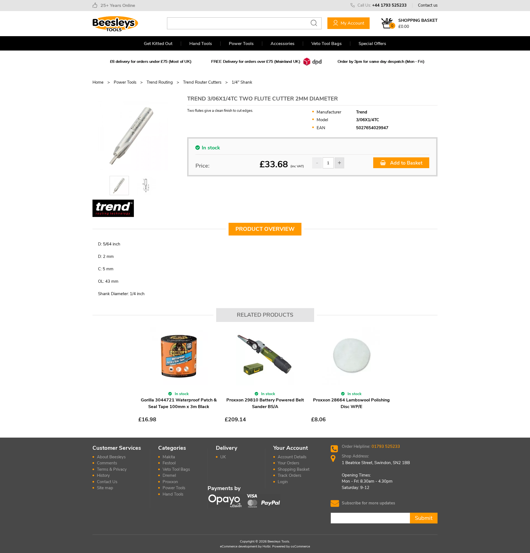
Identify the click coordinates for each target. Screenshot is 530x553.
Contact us (428, 5)
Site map (105, 488)
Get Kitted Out (158, 43)
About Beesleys (111, 457)
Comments (107, 463)
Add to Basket (405, 163)
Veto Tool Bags (326, 43)
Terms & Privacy (112, 469)
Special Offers (372, 43)
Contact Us (107, 482)
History (103, 475)
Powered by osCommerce (291, 546)
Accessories (283, 43)
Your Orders (288, 463)
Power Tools (241, 43)
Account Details (292, 457)
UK (223, 457)
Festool (169, 463)
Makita (169, 457)
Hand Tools (200, 43)
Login (283, 482)
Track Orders (289, 475)
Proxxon (170, 482)
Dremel (169, 475)
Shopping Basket (293, 469)
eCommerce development (238, 546)
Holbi (267, 546)
